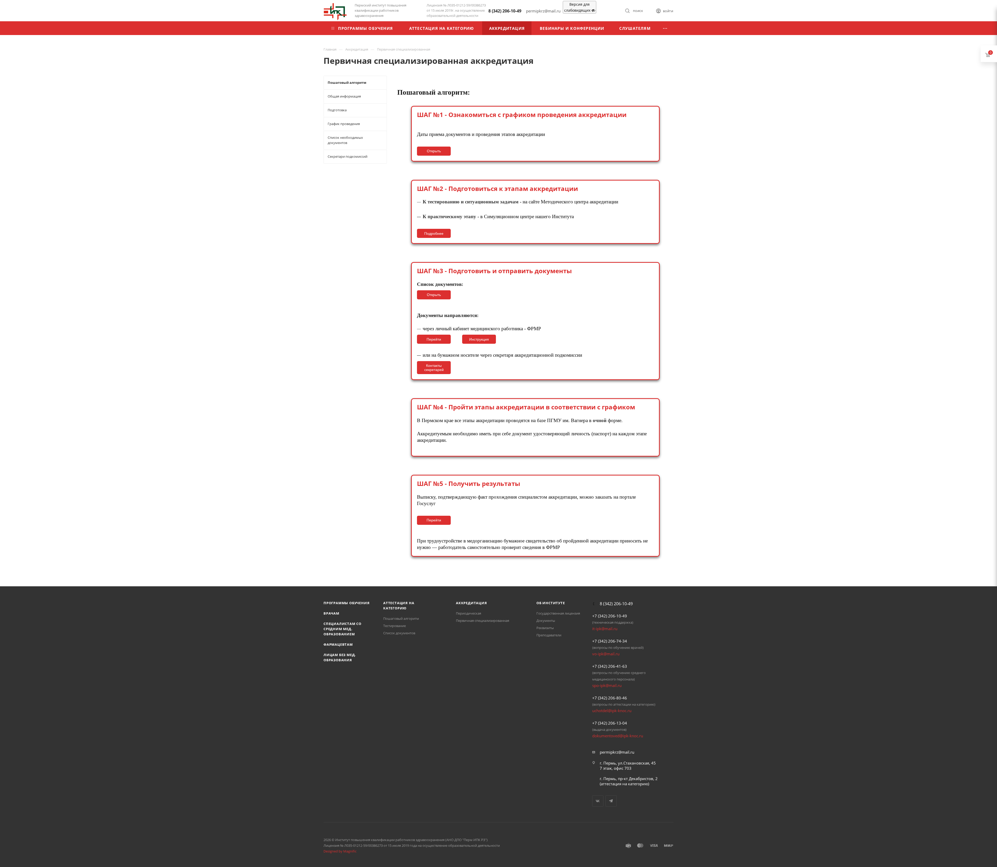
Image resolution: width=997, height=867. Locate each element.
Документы (545, 620)
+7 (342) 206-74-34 (609, 641)
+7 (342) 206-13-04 (609, 723)
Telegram (611, 801)
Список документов (399, 633)
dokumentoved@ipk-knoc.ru (617, 735)
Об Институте (550, 603)
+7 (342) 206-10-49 (609, 615)
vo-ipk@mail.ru (605, 653)
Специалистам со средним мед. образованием (342, 628)
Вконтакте (597, 801)
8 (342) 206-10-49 (504, 11)
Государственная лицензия (558, 613)
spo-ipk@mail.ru (607, 685)
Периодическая (468, 613)
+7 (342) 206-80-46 (609, 697)
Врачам (331, 613)
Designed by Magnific (340, 851)
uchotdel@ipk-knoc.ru (611, 710)
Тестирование (394, 625)
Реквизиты (545, 627)
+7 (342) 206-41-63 (609, 666)
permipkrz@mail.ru (617, 752)
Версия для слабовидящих (577, 7)
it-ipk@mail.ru (604, 628)
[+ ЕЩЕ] (665, 28)
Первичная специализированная (482, 620)
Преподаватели (548, 635)
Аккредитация (471, 603)
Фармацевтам (338, 644)
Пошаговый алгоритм (401, 618)
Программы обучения (346, 603)
